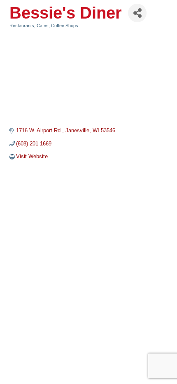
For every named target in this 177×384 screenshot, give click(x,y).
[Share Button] (137, 13)
